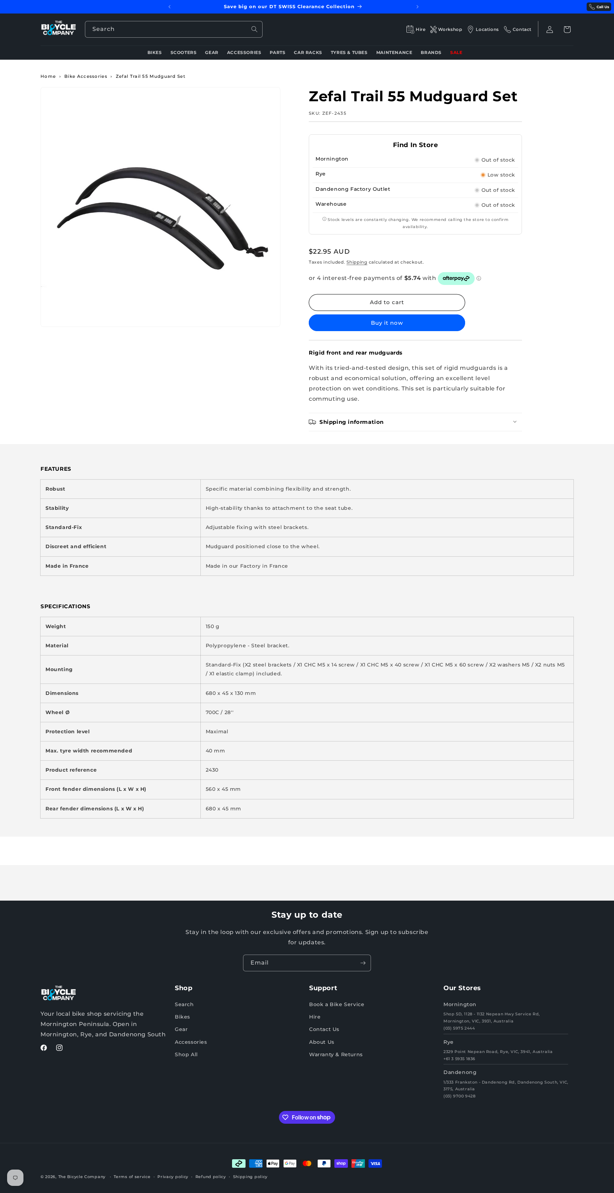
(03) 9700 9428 (459, 1096)
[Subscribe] (363, 963)
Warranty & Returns (336, 1054)
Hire (315, 1017)
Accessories (191, 1042)
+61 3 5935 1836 (459, 1058)
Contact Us (324, 1029)
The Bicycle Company (82, 1176)
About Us (321, 1042)
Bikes (182, 1017)
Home (48, 76)
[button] (567, 29)
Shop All (186, 1054)
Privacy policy (172, 1176)
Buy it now (387, 322)
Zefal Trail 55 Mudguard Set (150, 76)
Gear (181, 1029)
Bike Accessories (85, 76)
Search (184, 1005)
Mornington (459, 1005)
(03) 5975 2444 (459, 1028)
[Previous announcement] (169, 7)
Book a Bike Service (336, 1005)
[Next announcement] (417, 7)
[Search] (254, 29)
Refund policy (210, 1176)
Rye (448, 1042)
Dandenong (459, 1072)
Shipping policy (250, 1176)
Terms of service (132, 1176)
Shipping (356, 262)
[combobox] (173, 29)
